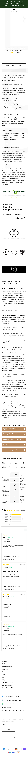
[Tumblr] (23, 711)
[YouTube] (16, 711)
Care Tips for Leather (7, 682)
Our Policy (4, 664)
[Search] (23, 10)
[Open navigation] (2, 10)
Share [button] (6, 557)
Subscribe (8, 729)
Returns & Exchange (7, 666)
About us (4, 674)
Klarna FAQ (5, 669)
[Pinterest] (13, 711)
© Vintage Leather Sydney (14, 740)
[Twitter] (6, 711)
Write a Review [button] (14, 525)
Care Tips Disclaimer (7, 685)
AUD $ (13, 737)
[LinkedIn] (20, 711)
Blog (3, 677)
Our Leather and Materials (9, 688)
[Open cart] (26, 10)
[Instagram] (9, 711)
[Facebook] (2, 711)
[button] (14, 70)
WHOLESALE (5, 661)
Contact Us (5, 672)
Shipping (4, 680)
